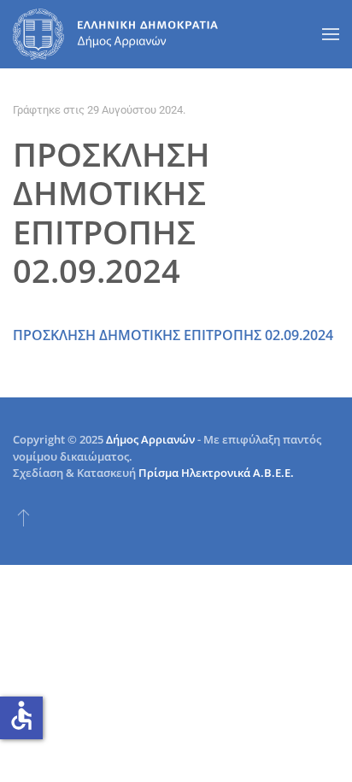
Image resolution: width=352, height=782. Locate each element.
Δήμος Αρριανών (150, 439)
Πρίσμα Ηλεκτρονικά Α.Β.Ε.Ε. (216, 472)
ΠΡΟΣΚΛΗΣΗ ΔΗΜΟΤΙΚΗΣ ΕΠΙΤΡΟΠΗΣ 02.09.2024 (173, 335)
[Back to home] (115, 34)
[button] (330, 34)
